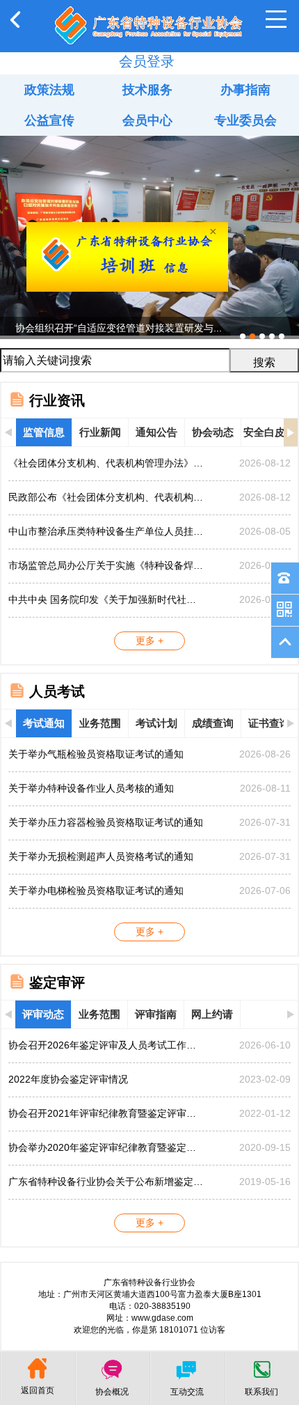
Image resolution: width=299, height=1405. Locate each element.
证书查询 (269, 723)
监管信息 (44, 432)
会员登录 (147, 61)
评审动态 (43, 1014)
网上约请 (212, 1014)
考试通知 (44, 723)
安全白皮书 (269, 432)
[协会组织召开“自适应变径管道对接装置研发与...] (149, 141)
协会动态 (213, 432)
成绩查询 (213, 723)
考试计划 (156, 723)
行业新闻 (100, 432)
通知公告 (156, 432)
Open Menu (276, 19)
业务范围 (100, 723)
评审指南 (156, 1014)
